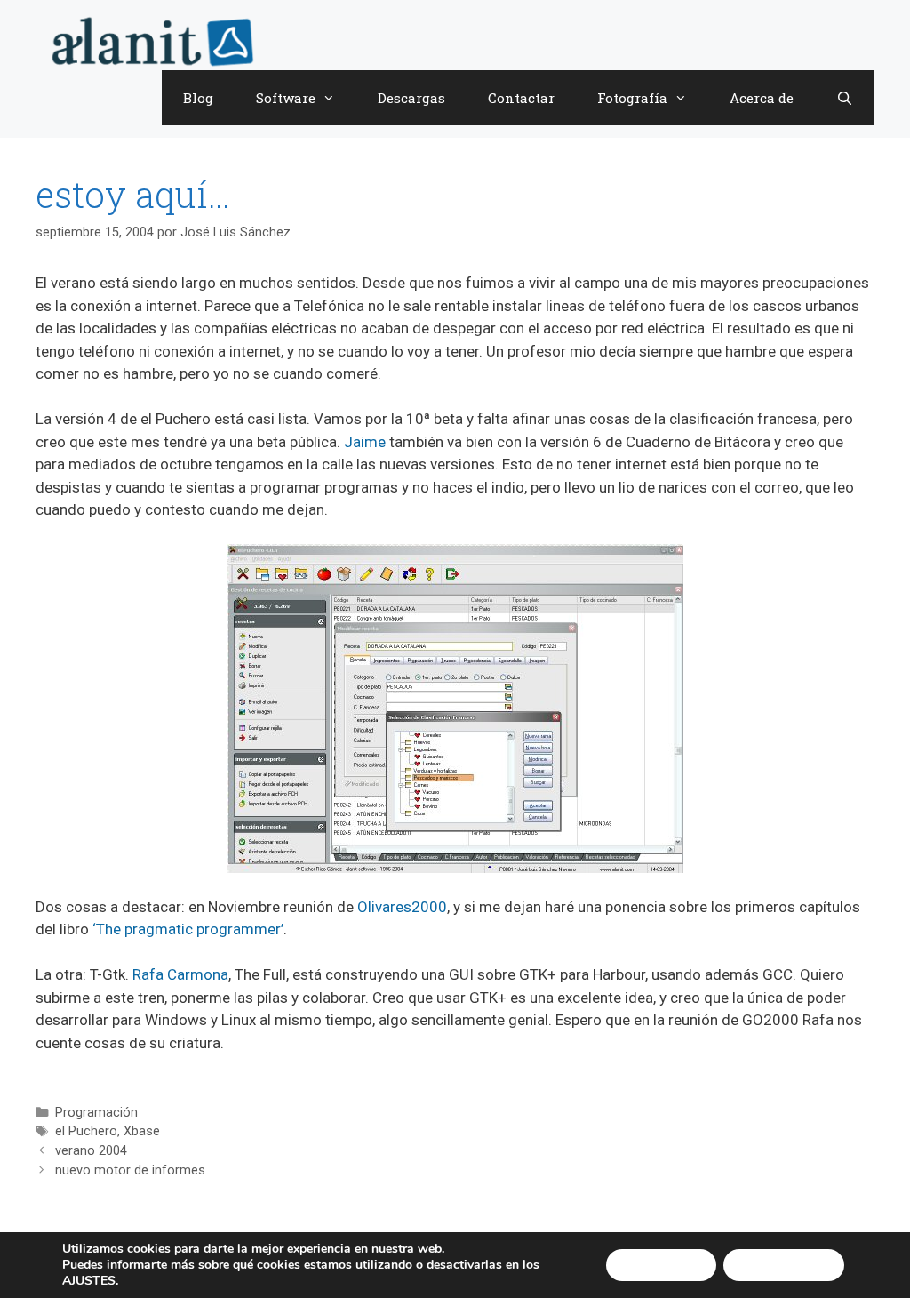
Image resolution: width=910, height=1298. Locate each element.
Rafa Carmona (180, 974)
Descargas (411, 98)
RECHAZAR (784, 1264)
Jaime (365, 442)
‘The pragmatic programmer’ (187, 929)
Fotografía (632, 98)
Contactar (521, 98)
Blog (198, 98)
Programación (96, 1112)
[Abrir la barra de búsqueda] (844, 97)
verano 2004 (91, 1150)
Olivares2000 (402, 907)
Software (285, 98)
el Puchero (86, 1131)
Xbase (142, 1131)
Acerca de (762, 98)
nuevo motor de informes (130, 1170)
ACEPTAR (661, 1264)
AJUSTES (89, 1281)
